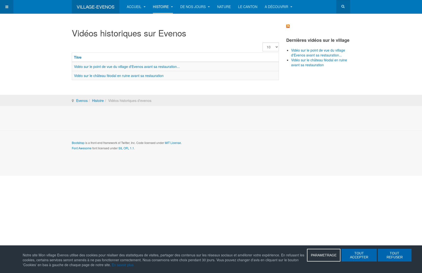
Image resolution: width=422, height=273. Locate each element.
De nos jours (193, 6)
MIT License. (173, 143)
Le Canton (247, 6)
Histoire (161, 6)
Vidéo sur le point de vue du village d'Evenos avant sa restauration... (127, 66)
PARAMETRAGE (324, 255)
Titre (78, 57)
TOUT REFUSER (395, 255)
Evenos (82, 100)
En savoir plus (123, 264)
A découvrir (277, 6)
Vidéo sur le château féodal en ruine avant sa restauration (119, 75)
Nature (224, 6)
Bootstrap (78, 143)
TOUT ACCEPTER (359, 255)
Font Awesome (82, 148)
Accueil (134, 6)
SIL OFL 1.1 (126, 148)
